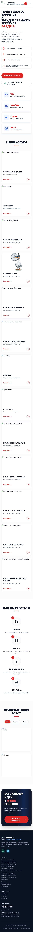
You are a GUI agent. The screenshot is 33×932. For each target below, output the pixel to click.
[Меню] (30, 4)
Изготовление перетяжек (8, 862)
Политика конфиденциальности (11, 928)
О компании (4, 894)
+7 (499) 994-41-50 (7, 906)
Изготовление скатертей (8, 864)
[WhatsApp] (3, 851)
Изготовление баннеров (8, 860)
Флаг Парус (4, 886)
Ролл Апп (4, 882)
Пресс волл (4, 879)
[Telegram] (8, 851)
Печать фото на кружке (8, 873)
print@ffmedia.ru (6, 910)
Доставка (4, 896)
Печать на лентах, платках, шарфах (11, 871)
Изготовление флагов (7, 866)
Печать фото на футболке (8, 877)
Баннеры (15, 721)
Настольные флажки (7, 868)
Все (7, 721)
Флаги (25, 721)
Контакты (4, 898)
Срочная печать (6, 884)
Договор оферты (25, 928)
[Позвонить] (25, 3)
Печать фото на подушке (8, 875)
